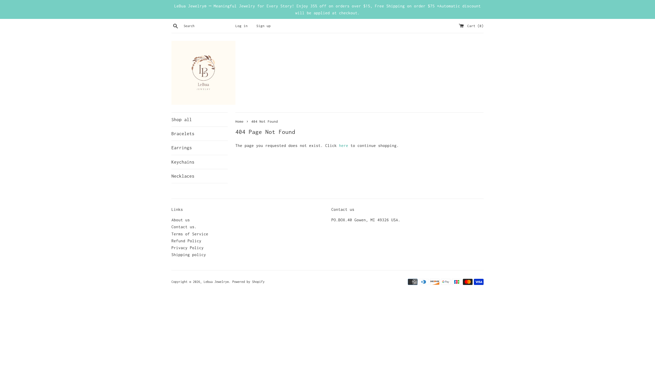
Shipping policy (188, 254)
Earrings (181, 147)
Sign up (263, 26)
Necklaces (182, 176)
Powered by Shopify (248, 282)
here (343, 145)
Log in (241, 26)
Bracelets (182, 133)
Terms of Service (189, 234)
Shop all (181, 119)
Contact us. (184, 226)
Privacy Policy (187, 247)
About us (180, 219)
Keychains (182, 162)
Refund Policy (186, 240)
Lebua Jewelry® (216, 282)
